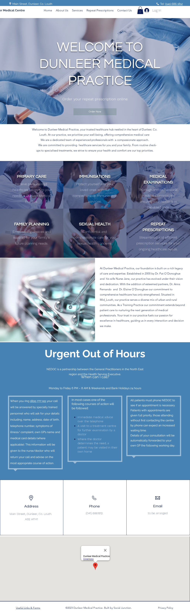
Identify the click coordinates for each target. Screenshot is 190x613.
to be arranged (158, 513)
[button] (140, 10)
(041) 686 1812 (174, 4)
